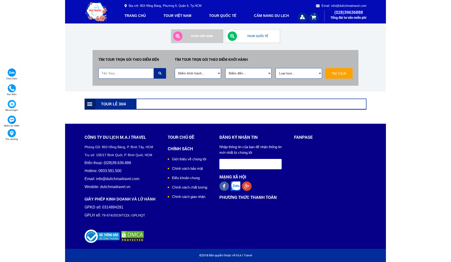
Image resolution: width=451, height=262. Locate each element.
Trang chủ (135, 16)
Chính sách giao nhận (188, 197)
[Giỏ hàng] (314, 17)
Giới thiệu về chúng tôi (189, 159)
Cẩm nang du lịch (271, 16)
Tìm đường (11, 139)
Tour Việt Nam (177, 16)
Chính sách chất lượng (189, 187)
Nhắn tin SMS (11, 125)
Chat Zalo (11, 78)
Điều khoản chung (186, 178)
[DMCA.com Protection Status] (132, 236)
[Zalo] (236, 186)
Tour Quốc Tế (222, 16)
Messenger (11, 110)
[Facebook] (225, 186)
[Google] (247, 186)
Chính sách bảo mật (187, 168)
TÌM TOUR (338, 73)
